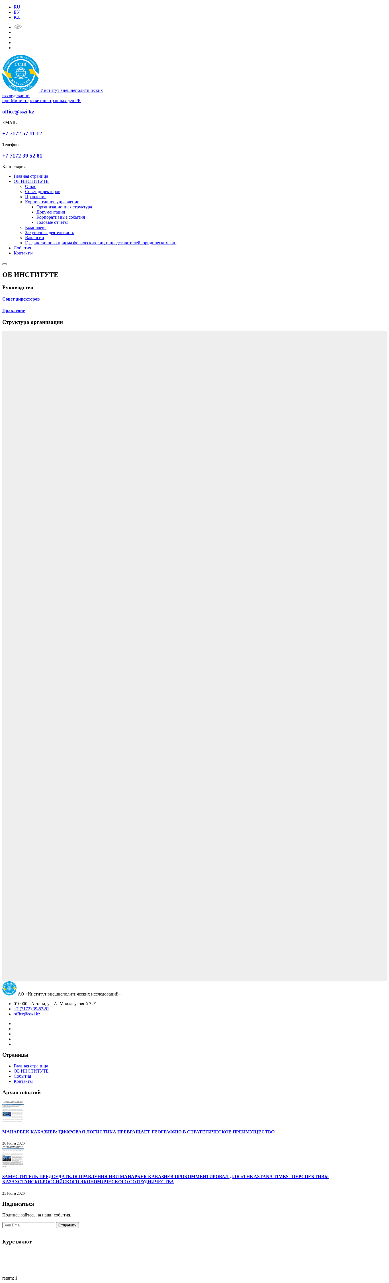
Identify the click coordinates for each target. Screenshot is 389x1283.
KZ (17, 17)
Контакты (23, 253)
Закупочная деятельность (49, 232)
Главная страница (31, 176)
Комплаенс (35, 227)
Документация (50, 212)
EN (17, 12)
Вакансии (34, 237)
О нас (30, 186)
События (22, 247)
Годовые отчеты (52, 222)
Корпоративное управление (52, 201)
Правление (35, 196)
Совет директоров (42, 191)
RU (17, 7)
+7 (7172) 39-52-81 (31, 1008)
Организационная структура (64, 206)
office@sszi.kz (27, 1013)
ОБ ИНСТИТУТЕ (31, 181)
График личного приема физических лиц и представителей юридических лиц (101, 242)
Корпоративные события (60, 217)
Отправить (67, 1225)
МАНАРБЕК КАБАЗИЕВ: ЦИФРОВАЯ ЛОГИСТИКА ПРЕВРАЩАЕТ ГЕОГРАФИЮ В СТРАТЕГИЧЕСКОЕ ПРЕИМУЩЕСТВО (138, 1131)
